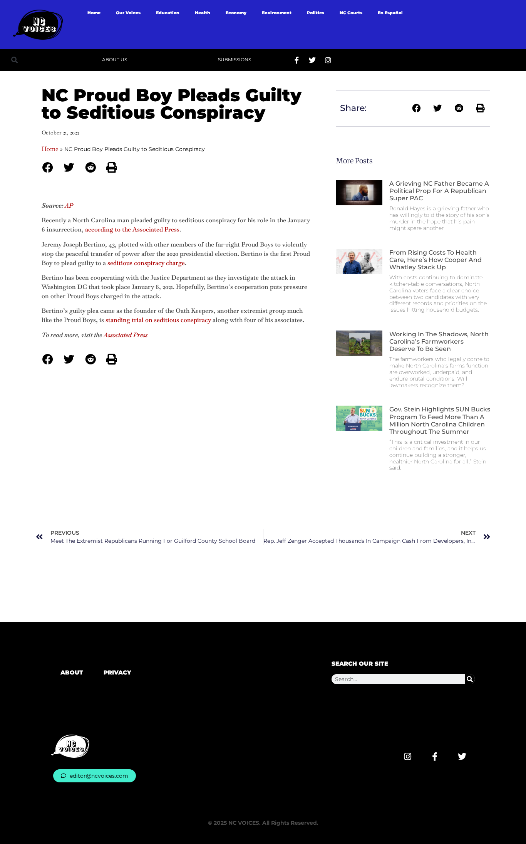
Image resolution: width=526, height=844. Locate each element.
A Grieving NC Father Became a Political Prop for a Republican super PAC (439, 191)
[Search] (470, 679)
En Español (390, 12)
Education (167, 12)
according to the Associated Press (132, 229)
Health (202, 12)
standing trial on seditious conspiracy (158, 320)
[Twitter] (312, 60)
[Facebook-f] (296, 60)
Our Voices (128, 12)
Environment (276, 12)
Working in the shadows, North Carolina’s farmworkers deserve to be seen (439, 341)
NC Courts (351, 12)
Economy (236, 12)
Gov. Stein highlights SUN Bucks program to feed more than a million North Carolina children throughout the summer (439, 420)
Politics (315, 12)
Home (94, 12)
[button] (14, 60)
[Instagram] (328, 60)
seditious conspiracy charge (146, 263)
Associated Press (125, 335)
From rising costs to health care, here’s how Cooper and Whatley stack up (435, 260)
